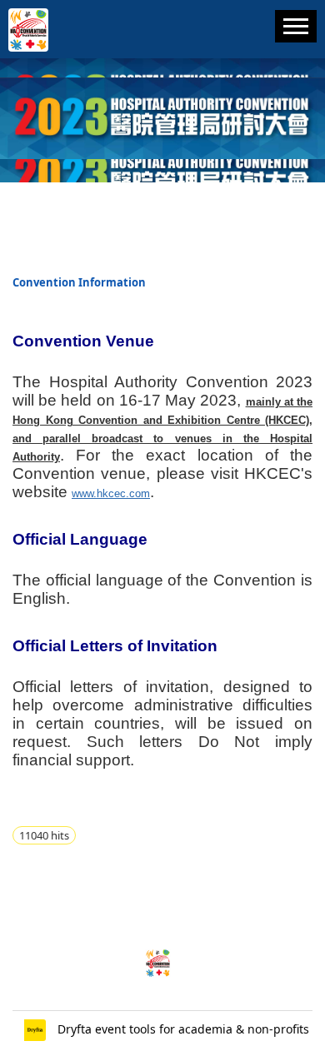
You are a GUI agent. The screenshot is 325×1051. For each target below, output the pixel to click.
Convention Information (79, 282)
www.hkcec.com (111, 493)
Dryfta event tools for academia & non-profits (181, 1029)
